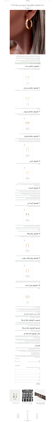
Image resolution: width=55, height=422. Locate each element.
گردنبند (27, 415)
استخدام (37, 418)
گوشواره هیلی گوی (18, 108)
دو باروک (32, 140)
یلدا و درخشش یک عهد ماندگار (15, 402)
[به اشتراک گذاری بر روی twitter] (26, 8)
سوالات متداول (18, 414)
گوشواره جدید (19, 184)
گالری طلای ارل (36, 61)
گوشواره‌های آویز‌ (17, 140)
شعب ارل (37, 415)
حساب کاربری (18, 415)
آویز (27, 414)
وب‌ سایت (39, 380)
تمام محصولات (27, 418)
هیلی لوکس (22, 69)
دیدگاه (39, 368)
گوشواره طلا (34, 63)
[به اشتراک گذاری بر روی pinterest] (27, 8)
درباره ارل (37, 414)
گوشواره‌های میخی (17, 342)
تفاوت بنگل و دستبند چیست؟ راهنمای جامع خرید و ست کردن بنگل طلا (40, 403)
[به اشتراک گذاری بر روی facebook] (29, 8)
